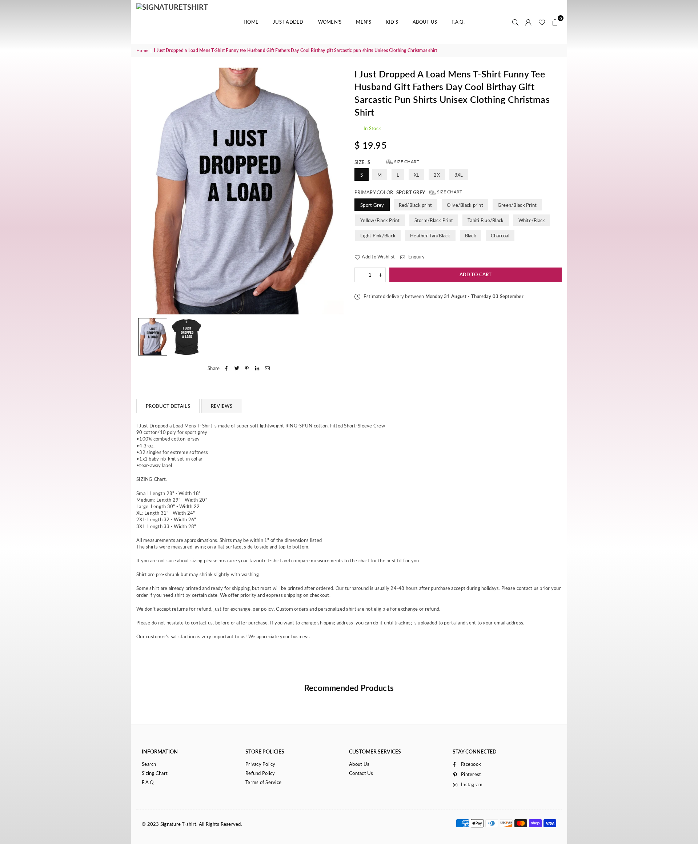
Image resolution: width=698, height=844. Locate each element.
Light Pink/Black (378, 235)
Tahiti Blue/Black (486, 220)
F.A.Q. (458, 22)
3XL (458, 175)
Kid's (392, 22)
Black (470, 235)
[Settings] (528, 21)
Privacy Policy (260, 764)
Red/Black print (415, 205)
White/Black (531, 220)
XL (417, 175)
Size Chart (406, 161)
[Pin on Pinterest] (247, 368)
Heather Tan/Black (430, 235)
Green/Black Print (517, 205)
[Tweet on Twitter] (237, 368)
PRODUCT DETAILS (168, 406)
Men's (363, 22)
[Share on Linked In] (257, 368)
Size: (386, 162)
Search (149, 764)
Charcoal (500, 235)
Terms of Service (263, 782)
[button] (555, 21)
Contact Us (361, 773)
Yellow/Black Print (380, 220)
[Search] (515, 21)
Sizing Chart (155, 773)
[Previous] (146, 191)
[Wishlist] (542, 21)
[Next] (333, 191)
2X (437, 175)
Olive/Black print (465, 205)
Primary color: (408, 192)
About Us (425, 22)
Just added (288, 22)
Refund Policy (260, 773)
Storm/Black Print (433, 220)
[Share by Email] (267, 368)
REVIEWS (222, 406)
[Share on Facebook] (226, 368)
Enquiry (416, 257)
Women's (330, 22)
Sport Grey (372, 205)
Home (251, 22)
